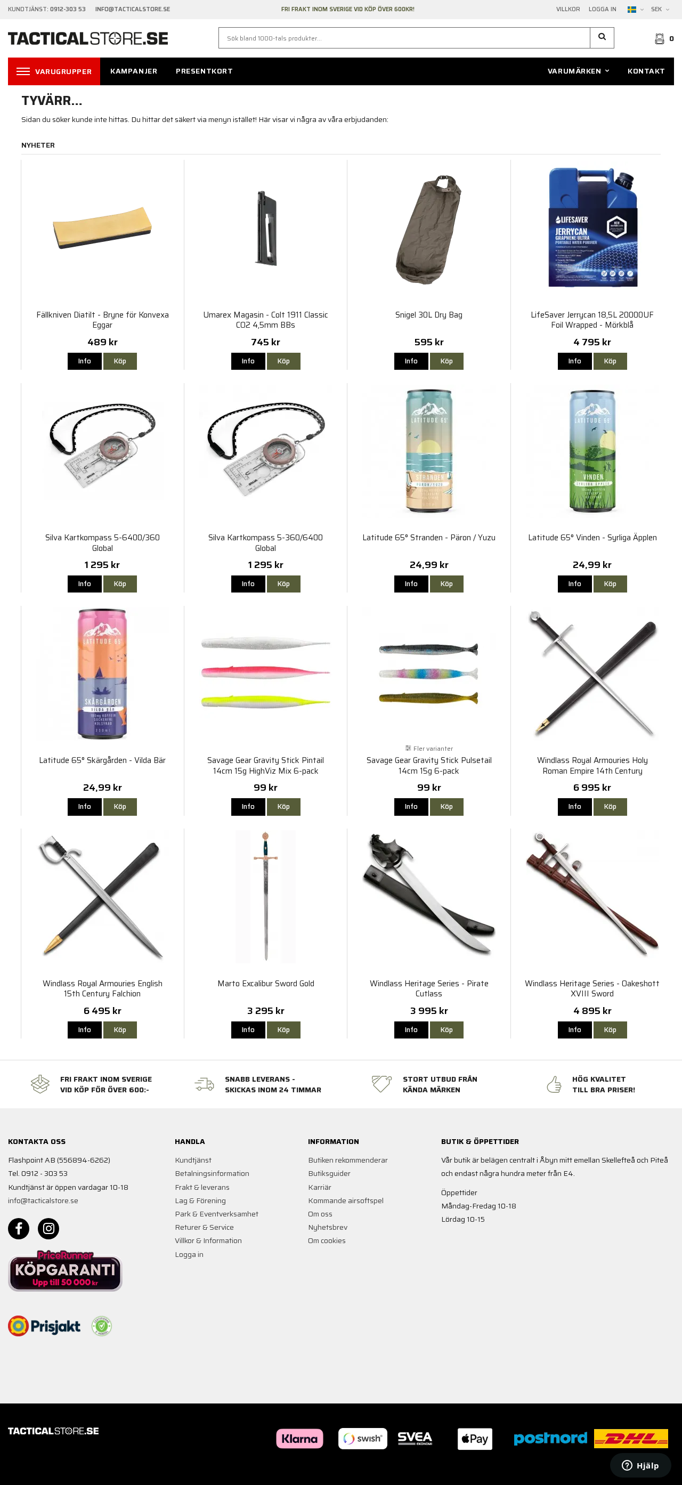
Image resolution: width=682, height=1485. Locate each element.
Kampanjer (133, 71)
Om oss (320, 1214)
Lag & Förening (200, 1200)
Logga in (602, 9)
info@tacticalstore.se (43, 1200)
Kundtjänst (193, 1160)
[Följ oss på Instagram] (48, 1228)
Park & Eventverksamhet (216, 1214)
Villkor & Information (208, 1240)
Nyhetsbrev (327, 1227)
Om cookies (327, 1240)
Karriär (319, 1187)
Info (84, 361)
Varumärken (575, 71)
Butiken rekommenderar (348, 1160)
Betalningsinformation (212, 1173)
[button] (602, 37)
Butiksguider (329, 1173)
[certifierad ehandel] (101, 1326)
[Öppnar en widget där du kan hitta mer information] (640, 1466)
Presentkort (204, 71)
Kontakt (646, 71)
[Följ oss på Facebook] (18, 1228)
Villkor (568, 9)
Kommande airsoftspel (346, 1200)
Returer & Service (204, 1227)
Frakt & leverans (202, 1187)
